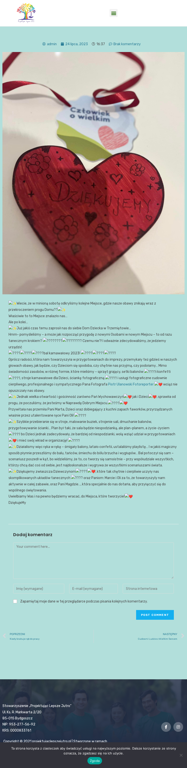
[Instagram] (178, 727)
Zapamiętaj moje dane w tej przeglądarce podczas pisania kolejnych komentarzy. (84, 601)
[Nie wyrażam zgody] (180, 755)
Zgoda (95, 761)
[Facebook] (166, 727)
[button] (114, 13)
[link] (131, 384)
